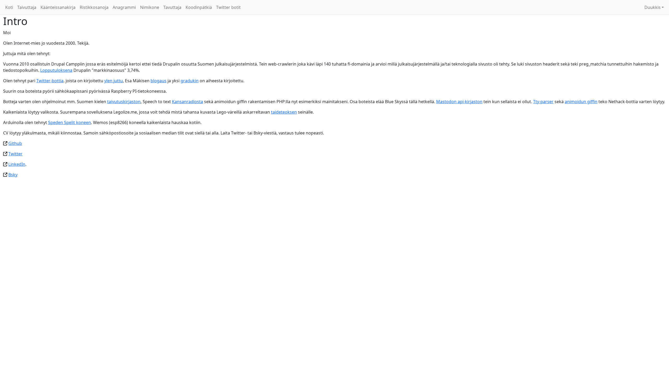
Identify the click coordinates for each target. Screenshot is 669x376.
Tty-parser (543, 101)
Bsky (13, 175)
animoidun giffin (581, 101)
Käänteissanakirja (58, 7)
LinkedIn (16, 164)
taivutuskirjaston (124, 101)
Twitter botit (228, 7)
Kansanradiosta (187, 101)
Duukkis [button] (652, 7)
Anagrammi (124, 7)
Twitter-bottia (50, 81)
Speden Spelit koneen (69, 122)
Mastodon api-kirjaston (459, 101)
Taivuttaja (26, 7)
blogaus (158, 81)
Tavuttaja (172, 7)
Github (15, 143)
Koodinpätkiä (199, 7)
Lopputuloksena (56, 70)
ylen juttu (113, 81)
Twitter (15, 154)
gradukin (190, 81)
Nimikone (149, 7)
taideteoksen (284, 112)
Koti (9, 7)
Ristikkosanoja (94, 7)
